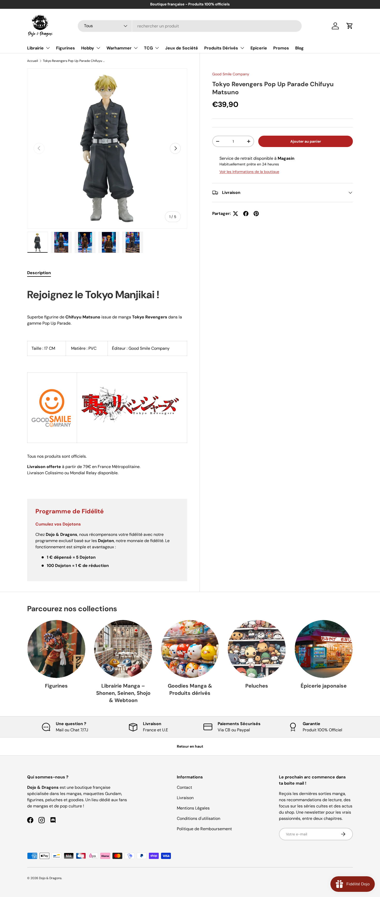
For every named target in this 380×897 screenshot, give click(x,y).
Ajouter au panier (305, 141)
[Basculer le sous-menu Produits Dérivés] (242, 48)
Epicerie (258, 48)
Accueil (32, 61)
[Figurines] (56, 649)
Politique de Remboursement (204, 829)
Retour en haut (190, 746)
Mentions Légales (193, 808)
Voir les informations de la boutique (249, 171)
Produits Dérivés (221, 48)
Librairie (35, 48)
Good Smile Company (230, 74)
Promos (281, 48)
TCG (148, 48)
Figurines (65, 48)
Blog (299, 48)
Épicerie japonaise (324, 685)
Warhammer (119, 48)
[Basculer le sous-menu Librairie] (48, 48)
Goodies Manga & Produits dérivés (190, 689)
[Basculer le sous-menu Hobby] (98, 48)
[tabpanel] (107, 385)
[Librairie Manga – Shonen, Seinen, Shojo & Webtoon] (123, 649)
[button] (349, 26)
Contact (184, 787)
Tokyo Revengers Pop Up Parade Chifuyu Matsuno (74, 61)
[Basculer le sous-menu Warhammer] (136, 48)
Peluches (256, 685)
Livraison (185, 797)
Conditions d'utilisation (198, 818)
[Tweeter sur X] (235, 213)
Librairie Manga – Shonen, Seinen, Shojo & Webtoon (123, 693)
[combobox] (190, 26)
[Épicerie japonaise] (324, 649)
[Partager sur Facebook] (246, 213)
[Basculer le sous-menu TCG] (157, 48)
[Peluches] (257, 649)
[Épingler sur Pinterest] (256, 213)
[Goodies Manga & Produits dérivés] (190, 649)
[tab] (39, 273)
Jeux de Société (181, 48)
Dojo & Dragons (50, 878)
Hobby (87, 48)
